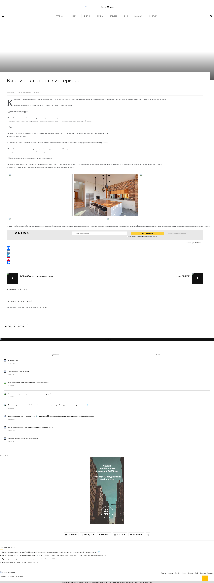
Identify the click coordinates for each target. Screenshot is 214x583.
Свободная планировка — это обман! (18, 371)
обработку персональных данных (147, 236)
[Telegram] (105, 255)
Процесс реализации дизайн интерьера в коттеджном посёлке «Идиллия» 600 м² (30, 427)
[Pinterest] (105, 259)
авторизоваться (42, 307)
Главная (60, 16)
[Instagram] (10, 326)
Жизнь (100, 16)
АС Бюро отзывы (13, 360)
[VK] (105, 252)
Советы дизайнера (24, 92)
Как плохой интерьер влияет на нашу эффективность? (23, 438)
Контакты (153, 16)
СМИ (126, 16)
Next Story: (183, 276)
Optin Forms (197, 243)
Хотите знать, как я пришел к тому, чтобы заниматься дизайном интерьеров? (29, 394)
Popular (56, 355)
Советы (73, 16)
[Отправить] (105, 262)
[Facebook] (105, 248)
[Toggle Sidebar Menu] (2, 15)
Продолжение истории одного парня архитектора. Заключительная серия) (28, 383)
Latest (159, 355)
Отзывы (113, 16)
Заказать (138, 16)
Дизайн (87, 16)
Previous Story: (36, 276)
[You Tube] (19, 326)
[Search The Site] (27, 326)
